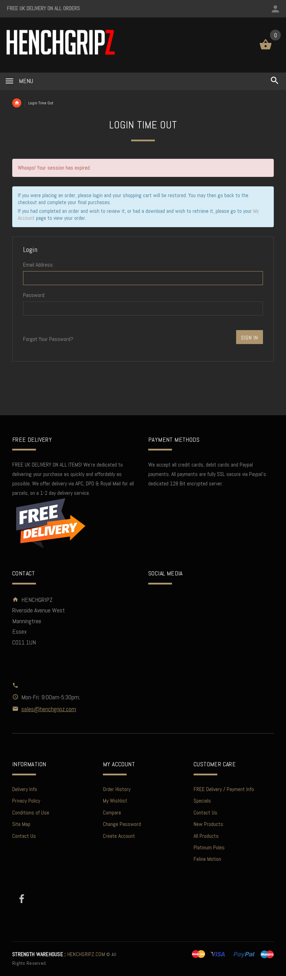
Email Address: (38, 264)
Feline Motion (207, 859)
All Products (206, 836)
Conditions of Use (30, 812)
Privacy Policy (26, 800)
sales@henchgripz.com (48, 709)
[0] (265, 49)
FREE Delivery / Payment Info (224, 789)
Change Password (122, 824)
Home (16, 102)
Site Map (21, 824)
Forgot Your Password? (48, 339)
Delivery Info (24, 789)
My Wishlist (115, 800)
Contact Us (24, 836)
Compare (112, 812)
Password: (34, 295)
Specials (202, 800)
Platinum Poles (209, 847)
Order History (116, 789)
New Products (208, 824)
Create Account (119, 836)
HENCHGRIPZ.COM (58, 954)
